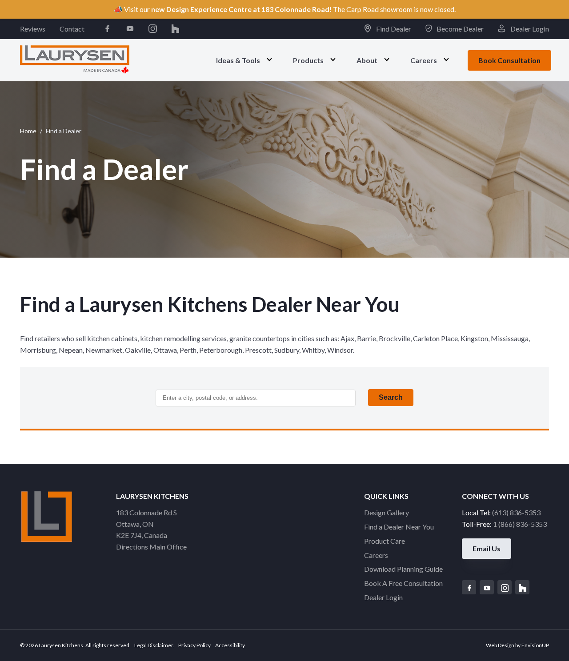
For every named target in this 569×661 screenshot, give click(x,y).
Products (308, 60)
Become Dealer (459, 28)
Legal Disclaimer (153, 645)
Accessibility (229, 645)
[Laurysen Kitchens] (74, 59)
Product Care (384, 541)
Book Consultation (509, 60)
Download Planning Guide (403, 569)
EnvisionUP (535, 645)
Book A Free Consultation (403, 583)
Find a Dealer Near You (399, 526)
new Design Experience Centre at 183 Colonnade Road (240, 9)
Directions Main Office (151, 546)
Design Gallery (386, 512)
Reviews (32, 28)
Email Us (487, 548)
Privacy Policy (194, 645)
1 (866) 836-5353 (520, 524)
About (367, 60)
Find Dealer (393, 28)
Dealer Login (529, 28)
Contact (72, 28)
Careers (423, 60)
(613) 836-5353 (516, 512)
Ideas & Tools (238, 60)
